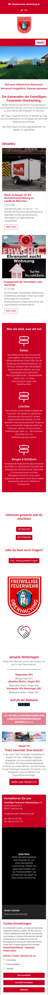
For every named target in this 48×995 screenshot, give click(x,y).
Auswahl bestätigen (24, 982)
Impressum (30, 947)
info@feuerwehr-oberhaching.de (25, 4)
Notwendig (11, 960)
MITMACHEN (24, 529)
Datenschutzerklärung (13, 947)
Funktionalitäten (13, 964)
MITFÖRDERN (24, 537)
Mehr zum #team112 (24, 782)
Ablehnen (24, 990)
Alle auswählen (24, 975)
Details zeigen (9, 950)
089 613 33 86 (14, 818)
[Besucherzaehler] (24, 704)
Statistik (9, 968)
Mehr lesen (11, 227)
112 (25, 10)
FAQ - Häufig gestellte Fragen (24, 560)
